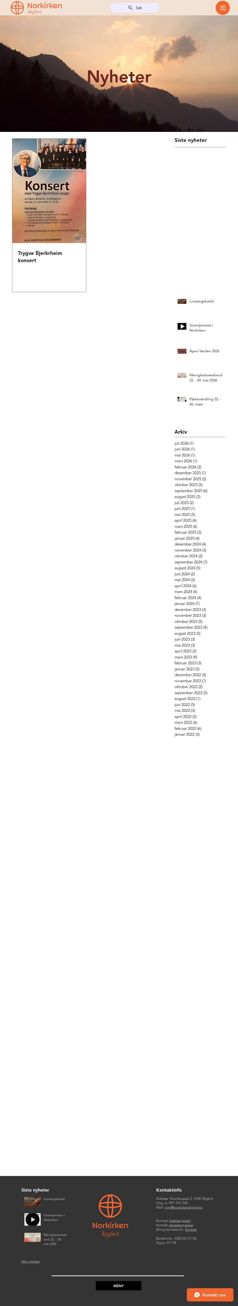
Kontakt (191, 1229)
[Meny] (223, 8)
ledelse (174, 1220)
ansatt (186, 1220)
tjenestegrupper (181, 1225)
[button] (118, 1285)
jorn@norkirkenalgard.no (184, 1207)
